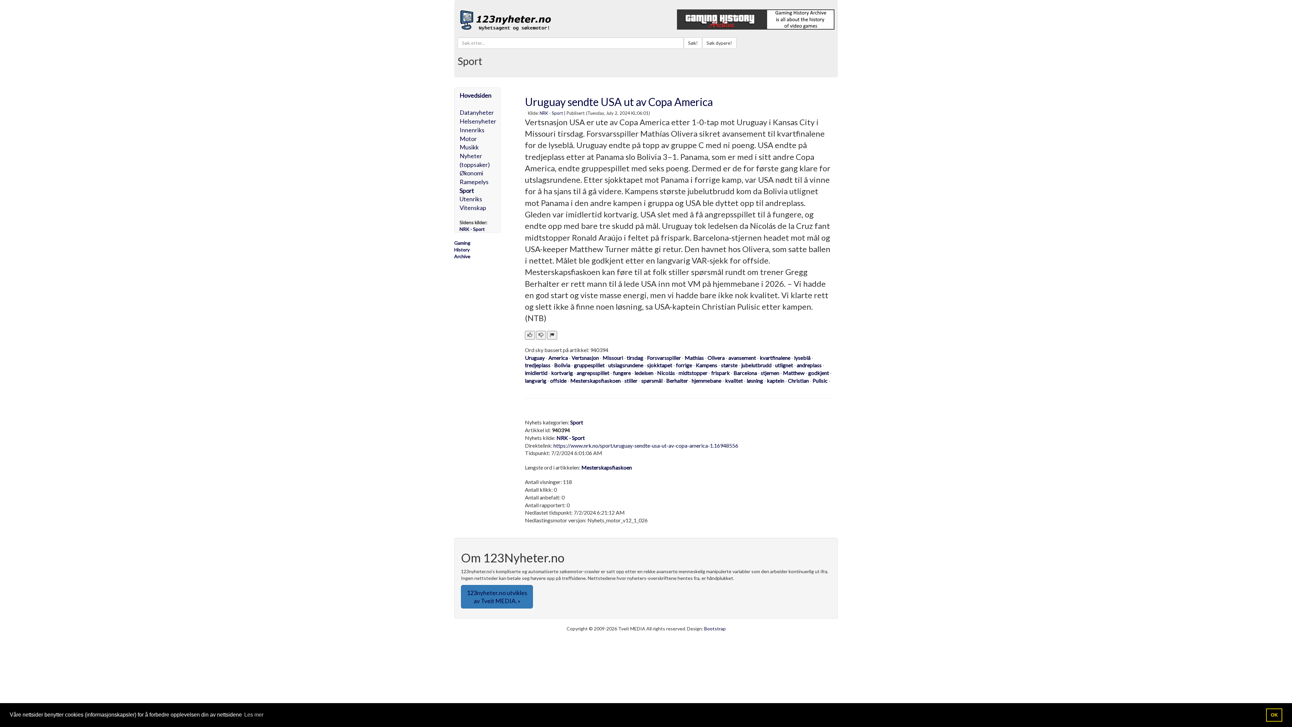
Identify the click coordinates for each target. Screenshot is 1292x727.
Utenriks (471, 199)
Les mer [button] (253, 715)
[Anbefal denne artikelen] (530, 335)
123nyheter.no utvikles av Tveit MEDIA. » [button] (497, 596)
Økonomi (471, 173)
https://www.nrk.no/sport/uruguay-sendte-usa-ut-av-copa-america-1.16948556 (645, 445)
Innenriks (472, 130)
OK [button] (1274, 715)
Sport (467, 190)
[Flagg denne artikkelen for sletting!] (552, 335)
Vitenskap (473, 207)
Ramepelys (474, 181)
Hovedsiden (476, 95)
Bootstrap (715, 628)
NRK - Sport (551, 113)
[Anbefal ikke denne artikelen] (541, 335)
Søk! (693, 43)
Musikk (469, 147)
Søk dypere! (719, 43)
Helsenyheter (478, 121)
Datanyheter (477, 112)
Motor (468, 138)
